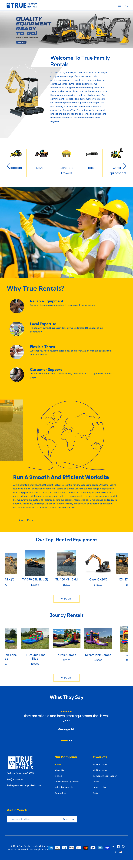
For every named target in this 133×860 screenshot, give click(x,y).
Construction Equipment (67, 781)
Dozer (96, 781)
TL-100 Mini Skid (35, 579)
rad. (45, 849)
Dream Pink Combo (66, 655)
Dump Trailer (99, 787)
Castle (98, 655)
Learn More (26, 520)
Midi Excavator (100, 764)
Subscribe (68, 819)
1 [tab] (61, 740)
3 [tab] (71, 740)
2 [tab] (66, 740)
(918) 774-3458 (15, 779)
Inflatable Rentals (64, 787)
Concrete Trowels (16, 170)
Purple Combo (35, 655)
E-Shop (58, 775)
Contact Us (60, 793)
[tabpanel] (66, 718)
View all (66, 598)
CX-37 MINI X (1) (98, 579)
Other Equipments (66, 170)
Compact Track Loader (105, 775)
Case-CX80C (66, 579)
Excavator (91, 168)
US (116, 852)
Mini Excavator (100, 770)
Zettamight (36, 849)
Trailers (41, 168)
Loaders (117, 168)
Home (58, 764)
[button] (119, 5)
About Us (59, 770)
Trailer (96, 793)
